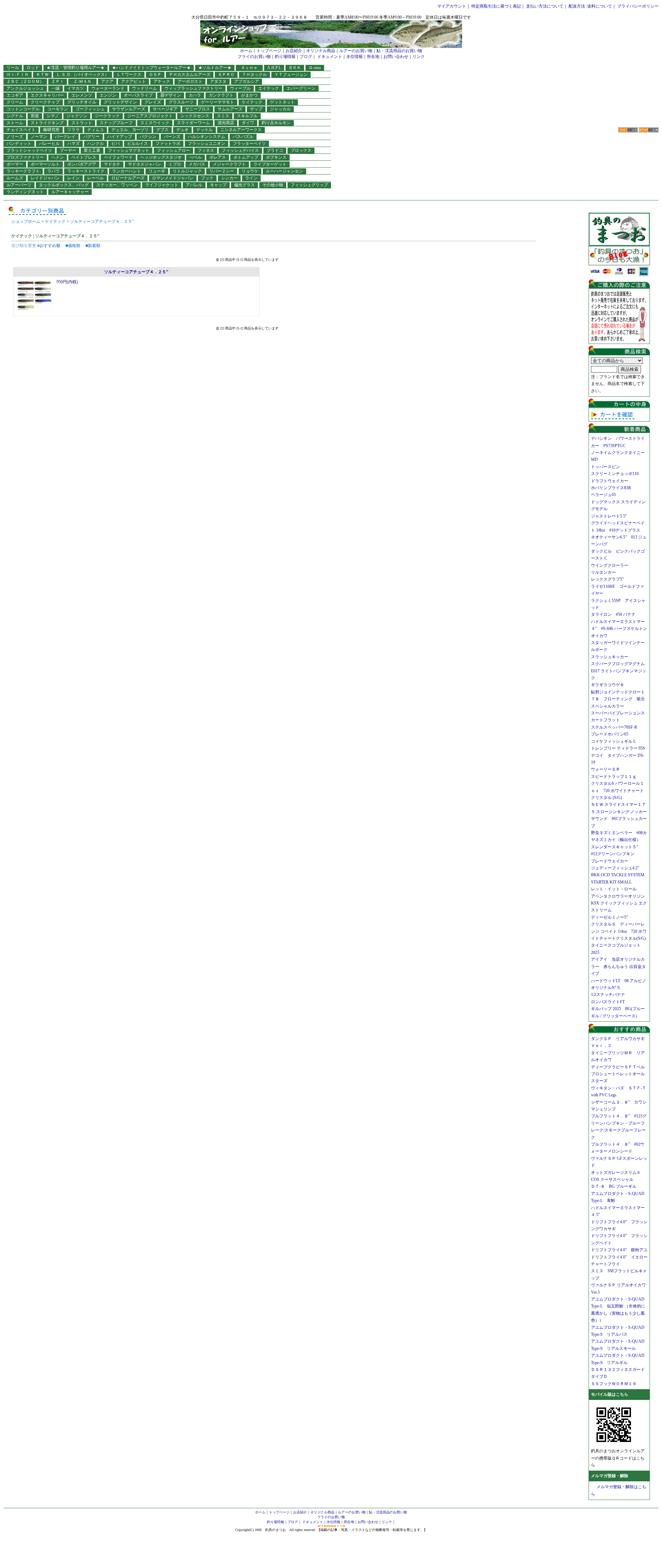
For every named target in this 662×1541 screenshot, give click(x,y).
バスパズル (243, 136)
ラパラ (53, 171)
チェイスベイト (21, 129)
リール (13, 67)
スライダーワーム (193, 122)
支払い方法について (544, 6)
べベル (195, 157)
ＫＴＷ (42, 74)
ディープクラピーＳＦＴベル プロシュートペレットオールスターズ (620, 1074)
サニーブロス (197, 109)
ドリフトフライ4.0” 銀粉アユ (619, 1249)
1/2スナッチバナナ (608, 994)
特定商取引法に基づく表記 (496, 6)
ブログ (306, 56)
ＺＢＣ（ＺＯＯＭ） (25, 81)
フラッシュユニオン (206, 143)
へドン (57, 157)
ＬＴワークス (129, 74)
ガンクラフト (221, 95)
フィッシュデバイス (240, 150)
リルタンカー (603, 572)
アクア (107, 81)
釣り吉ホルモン (276, 122)
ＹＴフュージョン (291, 74)
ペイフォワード (118, 157)
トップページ (269, 50)
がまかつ (249, 95)
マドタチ (112, 164)
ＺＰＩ (57, 81)
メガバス (197, 164)
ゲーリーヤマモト (217, 102)
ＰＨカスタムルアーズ (189, 74)
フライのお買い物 (254, 56)
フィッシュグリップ (309, 184)
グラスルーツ (181, 102)
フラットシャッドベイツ (29, 150)
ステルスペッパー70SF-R (614, 727)
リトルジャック (187, 171)
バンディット (19, 143)
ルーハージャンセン (284, 171)
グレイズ (152, 102)
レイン (73, 178)
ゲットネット (282, 102)
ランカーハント (126, 171)
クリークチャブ (45, 102)
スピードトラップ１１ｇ (616, 776)
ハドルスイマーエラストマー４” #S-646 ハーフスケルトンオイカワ (619, 628)
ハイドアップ (119, 136)
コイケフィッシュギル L (613, 741)
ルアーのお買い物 (355, 50)
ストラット (81, 122)
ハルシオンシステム (206, 136)
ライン (251, 178)
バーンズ (172, 136)
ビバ (115, 143)
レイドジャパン (45, 178)
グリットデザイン (120, 102)
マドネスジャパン (144, 164)
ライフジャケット (161, 184)
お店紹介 (293, 50)
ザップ (256, 109)
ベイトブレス (83, 157)
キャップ (218, 184)
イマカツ (75, 88)
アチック (161, 81)
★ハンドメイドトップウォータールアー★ (151, 67)
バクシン (148, 136)
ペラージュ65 (603, 494)
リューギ (157, 171)
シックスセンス (194, 115)
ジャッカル (280, 109)
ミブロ (175, 164)
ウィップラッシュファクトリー (193, 88)
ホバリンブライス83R (611, 487)
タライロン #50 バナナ (613, 614)
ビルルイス (137, 143)
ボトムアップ (245, 157)
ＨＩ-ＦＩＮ (18, 74)
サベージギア (165, 109)
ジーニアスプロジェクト (150, 115)
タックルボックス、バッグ (64, 184)
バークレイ (65, 136)
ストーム (15, 122)
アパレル (194, 184)
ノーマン (39, 136)
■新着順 (93, 245)
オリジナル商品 (320, 50)
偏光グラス (244, 184)
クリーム (15, 102)
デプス (162, 129)
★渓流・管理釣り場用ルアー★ (75, 67)
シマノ (53, 115)
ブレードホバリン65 (609, 734)
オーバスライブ (138, 95)
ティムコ (95, 129)
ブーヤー (68, 150)
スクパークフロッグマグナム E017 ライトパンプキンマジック (620, 670)
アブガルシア (246, 81)
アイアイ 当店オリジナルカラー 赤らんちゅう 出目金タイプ (618, 966)
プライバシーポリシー (638, 6)
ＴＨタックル (254, 74)
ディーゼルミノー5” (611, 917)
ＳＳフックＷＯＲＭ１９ (613, 1383)
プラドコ (275, 150)
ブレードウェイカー (609, 861)
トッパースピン (605, 466)
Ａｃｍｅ (251, 67)
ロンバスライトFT (608, 1001)
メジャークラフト (229, 164)
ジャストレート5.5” (609, 516)
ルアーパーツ (19, 184)
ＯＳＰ (155, 74)
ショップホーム (25, 221)
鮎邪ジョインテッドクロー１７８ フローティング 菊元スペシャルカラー (618, 699)
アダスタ (218, 81)
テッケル (204, 129)
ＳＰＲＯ (226, 74)
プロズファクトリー (25, 157)
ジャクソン (77, 115)
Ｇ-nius (315, 67)
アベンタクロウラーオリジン (620, 896)
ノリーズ (15, 136)
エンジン (108, 95)
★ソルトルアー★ (214, 67)
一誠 (55, 88)
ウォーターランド (107, 88)
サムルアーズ (230, 109)
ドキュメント (329, 56)
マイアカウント (451, 6)
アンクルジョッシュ (25, 88)
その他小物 (272, 184)
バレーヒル (49, 143)
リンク (418, 56)
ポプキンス (276, 157)
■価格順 (73, 245)
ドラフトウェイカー (609, 480)
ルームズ (15, 178)
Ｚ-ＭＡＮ (84, 81)
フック (207, 178)
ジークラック (107, 115)
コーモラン (57, 109)
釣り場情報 (285, 56)
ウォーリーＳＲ (607, 769)
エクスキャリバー (47, 95)
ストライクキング (47, 122)
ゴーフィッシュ (90, 109)
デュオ (182, 129)
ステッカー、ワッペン (117, 184)
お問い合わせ (395, 56)
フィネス (206, 150)
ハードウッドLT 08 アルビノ (618, 980)
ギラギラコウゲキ (609, 684)
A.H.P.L (274, 67)
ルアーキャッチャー (70, 191)
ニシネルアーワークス (241, 129)
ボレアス (217, 157)
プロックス (301, 150)
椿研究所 (51, 129)
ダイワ (248, 122)
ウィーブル (240, 88)
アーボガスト (190, 81)
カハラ (195, 95)
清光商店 (226, 122)
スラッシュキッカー (609, 656)
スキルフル (247, 115)
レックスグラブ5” (609, 579)
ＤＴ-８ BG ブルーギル (613, 1186)
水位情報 (354, 56)
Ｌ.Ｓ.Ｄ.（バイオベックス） (82, 74)
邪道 (35, 115)
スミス (223, 115)
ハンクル (95, 143)
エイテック (268, 88)
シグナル (15, 115)
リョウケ (250, 171)
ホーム (246, 50)
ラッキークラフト (23, 171)
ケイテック (252, 102)
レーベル (95, 178)
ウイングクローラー (609, 565)
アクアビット (133, 81)
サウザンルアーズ (128, 109)
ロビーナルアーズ (127, 178)
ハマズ (73, 143)
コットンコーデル (23, 109)
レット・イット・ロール (613, 889)
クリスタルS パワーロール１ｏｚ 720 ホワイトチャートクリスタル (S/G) (617, 790)
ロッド (33, 67)
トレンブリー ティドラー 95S (618, 748)
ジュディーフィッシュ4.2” (615, 868)
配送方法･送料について (590, 6)
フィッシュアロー (173, 150)
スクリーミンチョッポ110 (615, 473)
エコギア (15, 95)
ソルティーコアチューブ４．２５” (102, 221)
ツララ (73, 129)
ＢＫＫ (295, 67)
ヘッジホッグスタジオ (161, 157)
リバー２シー (221, 171)
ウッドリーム (144, 88)
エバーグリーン (301, 88)
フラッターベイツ (249, 143)
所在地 (373, 56)
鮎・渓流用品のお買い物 (399, 50)
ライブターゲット (270, 164)
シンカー (229, 178)
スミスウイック (154, 122)
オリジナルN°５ (606, 987)
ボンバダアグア (81, 164)
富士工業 (92, 150)
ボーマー (15, 164)
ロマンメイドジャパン (172, 178)
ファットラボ (168, 143)
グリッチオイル (81, 102)
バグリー (91, 136)
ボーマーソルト (45, 164)
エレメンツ (81, 95)
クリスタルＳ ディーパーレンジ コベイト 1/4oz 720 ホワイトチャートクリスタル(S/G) (618, 931)
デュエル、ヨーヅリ (130, 129)
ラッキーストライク (85, 171)
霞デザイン (170, 95)
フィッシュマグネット (128, 150)
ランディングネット (25, 191)
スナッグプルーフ (116, 122)
